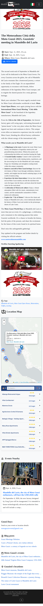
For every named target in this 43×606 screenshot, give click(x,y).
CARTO (39, 382)
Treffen (3, 306)
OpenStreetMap (24, 382)
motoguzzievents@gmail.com (12, 528)
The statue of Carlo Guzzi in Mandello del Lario (18, 581)
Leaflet (16, 382)
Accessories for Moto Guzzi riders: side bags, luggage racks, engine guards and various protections (15, 593)
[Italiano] (33, 4)
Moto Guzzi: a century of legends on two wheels (19, 546)
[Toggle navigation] (39, 4)
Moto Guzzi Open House (22, 303)
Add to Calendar (10, 61)
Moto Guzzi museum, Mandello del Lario (16, 570)
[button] (21, 347)
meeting (8, 306)
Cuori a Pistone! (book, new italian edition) (17, 543)
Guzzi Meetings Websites (10, 539)
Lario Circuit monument (10, 584)
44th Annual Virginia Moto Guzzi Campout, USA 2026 (21, 560)
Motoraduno (35, 303)
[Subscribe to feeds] (22, 600)
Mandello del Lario (7, 303)
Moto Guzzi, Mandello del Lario (15, 342)
